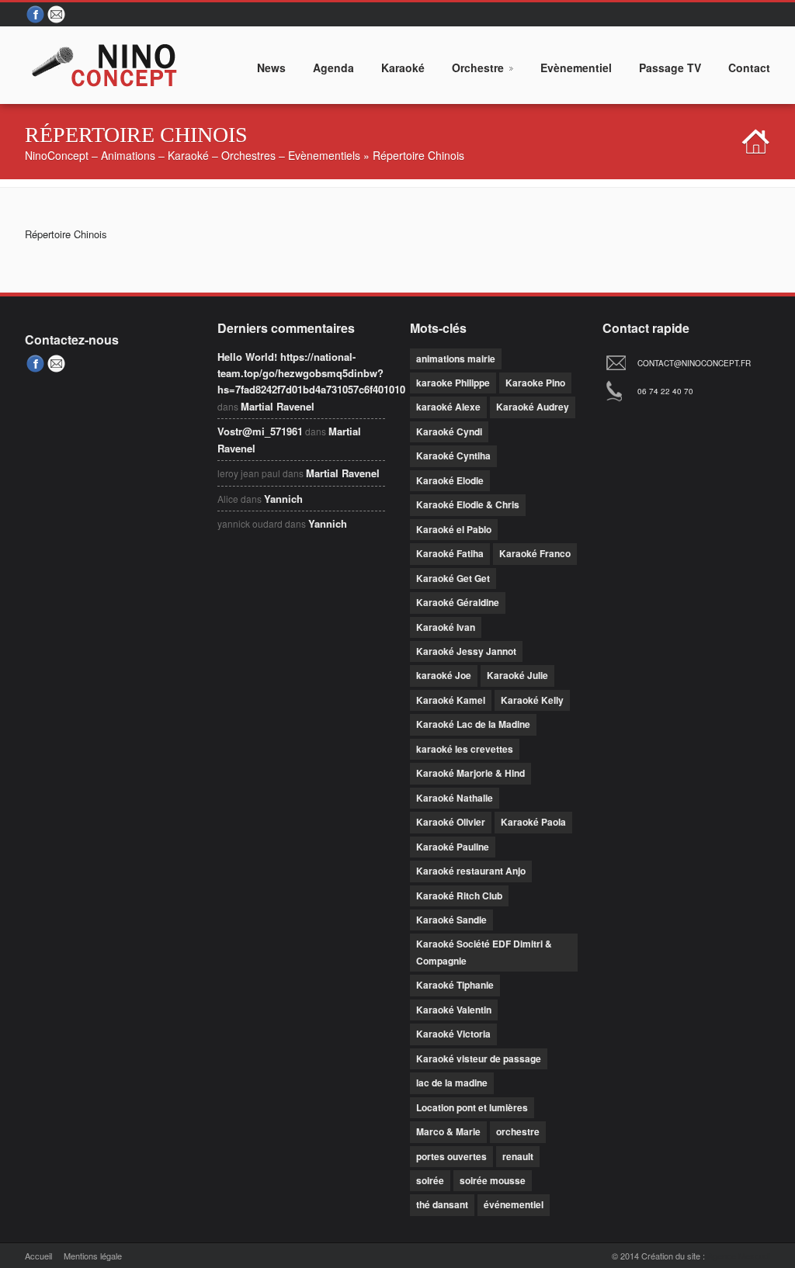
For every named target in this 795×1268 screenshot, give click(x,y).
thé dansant (442, 1204)
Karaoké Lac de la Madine (473, 724)
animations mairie (455, 359)
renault (517, 1156)
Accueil (38, 1255)
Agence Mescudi (738, 1255)
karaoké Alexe (448, 407)
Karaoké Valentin (453, 1010)
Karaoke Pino (535, 383)
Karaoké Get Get (453, 578)
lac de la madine (452, 1083)
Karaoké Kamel (450, 700)
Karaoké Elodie (450, 480)
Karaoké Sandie (451, 920)
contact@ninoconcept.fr (694, 363)
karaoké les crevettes (464, 749)
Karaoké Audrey (532, 407)
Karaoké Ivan (445, 627)
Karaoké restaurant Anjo (471, 871)
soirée (430, 1180)
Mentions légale (93, 1255)
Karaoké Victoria (453, 1034)
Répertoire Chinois (66, 234)
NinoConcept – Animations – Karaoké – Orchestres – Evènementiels (192, 155)
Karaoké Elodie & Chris (467, 504)
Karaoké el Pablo (453, 529)
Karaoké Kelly (532, 700)
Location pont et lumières (472, 1107)
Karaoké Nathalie (454, 798)
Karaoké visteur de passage (478, 1058)
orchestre (518, 1131)
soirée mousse (493, 1180)
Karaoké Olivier (450, 822)
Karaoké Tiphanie (455, 985)
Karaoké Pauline (452, 847)
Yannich (283, 498)
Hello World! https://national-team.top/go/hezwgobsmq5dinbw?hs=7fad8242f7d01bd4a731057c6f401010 (311, 373)
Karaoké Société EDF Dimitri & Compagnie (484, 952)
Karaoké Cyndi (449, 431)
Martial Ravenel (277, 406)
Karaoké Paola (533, 822)
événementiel (513, 1204)
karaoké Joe (443, 675)
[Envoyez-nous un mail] (57, 15)
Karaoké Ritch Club (459, 895)
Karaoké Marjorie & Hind (470, 773)
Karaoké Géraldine (457, 602)
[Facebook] (36, 15)
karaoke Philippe (453, 383)
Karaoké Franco (535, 553)
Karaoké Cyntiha (453, 456)
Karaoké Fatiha (450, 553)
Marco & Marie (448, 1131)
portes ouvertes (451, 1156)
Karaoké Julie (517, 675)
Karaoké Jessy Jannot (466, 651)
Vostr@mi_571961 (260, 431)
